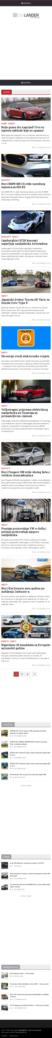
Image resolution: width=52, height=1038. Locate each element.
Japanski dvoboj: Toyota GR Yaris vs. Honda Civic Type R (25, 301)
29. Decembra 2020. (42, 320)
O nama (4, 1036)
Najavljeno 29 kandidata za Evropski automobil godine (25, 646)
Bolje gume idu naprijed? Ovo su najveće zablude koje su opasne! (22, 128)
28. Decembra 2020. (42, 436)
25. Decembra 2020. (42, 552)
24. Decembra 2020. (42, 665)
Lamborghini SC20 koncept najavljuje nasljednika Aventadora (24, 242)
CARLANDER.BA (21, 1032)
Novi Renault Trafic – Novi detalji (22, 973)
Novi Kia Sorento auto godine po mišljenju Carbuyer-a (23, 590)
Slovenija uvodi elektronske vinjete (25, 356)
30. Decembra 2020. (42, 204)
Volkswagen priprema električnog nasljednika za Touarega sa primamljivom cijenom (24, 413)
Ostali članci (26, 786)
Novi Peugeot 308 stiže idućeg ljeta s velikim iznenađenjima (25, 473)
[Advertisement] (26, 49)
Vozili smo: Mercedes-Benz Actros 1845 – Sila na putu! (29, 984)
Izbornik (27, 3)
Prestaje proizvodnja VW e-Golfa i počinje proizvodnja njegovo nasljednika (23, 532)
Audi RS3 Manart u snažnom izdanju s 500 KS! (27, 863)
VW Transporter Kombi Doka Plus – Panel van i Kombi (29, 1005)
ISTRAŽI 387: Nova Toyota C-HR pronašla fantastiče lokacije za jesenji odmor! (28, 732)
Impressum (14, 1036)
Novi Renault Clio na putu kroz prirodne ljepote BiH (28, 774)
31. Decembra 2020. (42, 147)
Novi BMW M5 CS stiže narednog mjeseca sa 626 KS (23, 185)
